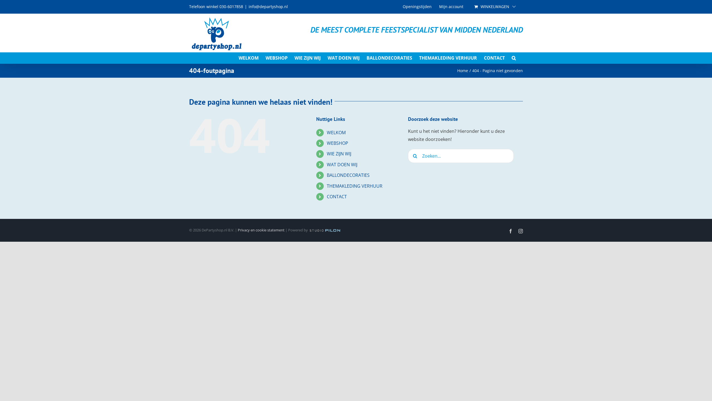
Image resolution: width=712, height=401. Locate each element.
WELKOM (336, 132)
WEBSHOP (337, 143)
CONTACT (337, 197)
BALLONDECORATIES (348, 175)
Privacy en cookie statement (261, 230)
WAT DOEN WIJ (342, 165)
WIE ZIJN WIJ (339, 154)
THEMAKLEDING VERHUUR (354, 186)
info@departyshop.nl (268, 6)
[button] (514, 57)
